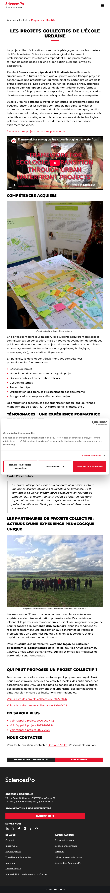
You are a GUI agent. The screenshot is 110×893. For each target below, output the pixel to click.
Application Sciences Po (68, 863)
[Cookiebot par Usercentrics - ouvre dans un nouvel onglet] (94, 423)
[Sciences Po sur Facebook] (19, 828)
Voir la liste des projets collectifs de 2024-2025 (37, 705)
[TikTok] (31, 828)
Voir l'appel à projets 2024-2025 (30, 730)
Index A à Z (11, 846)
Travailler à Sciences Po (18, 857)
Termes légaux (13, 868)
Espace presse (13, 851)
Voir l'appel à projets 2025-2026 (30, 725)
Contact (9, 840)
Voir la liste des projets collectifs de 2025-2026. (37, 699)
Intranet (59, 851)
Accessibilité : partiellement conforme (26, 874)
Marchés (10, 863)
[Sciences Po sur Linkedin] (7, 828)
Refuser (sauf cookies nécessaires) (20, 466)
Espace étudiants (64, 840)
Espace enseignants (66, 846)
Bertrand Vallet (57, 745)
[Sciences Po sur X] (13, 828)
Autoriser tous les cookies (90, 466)
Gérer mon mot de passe (68, 857)
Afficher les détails (91, 455)
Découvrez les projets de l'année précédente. (36, 131)
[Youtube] (36, 828)
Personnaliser (53, 466)
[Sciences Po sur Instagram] (25, 828)
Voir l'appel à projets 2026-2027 (30, 720)
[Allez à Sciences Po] (20, 781)
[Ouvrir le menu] (102, 5)
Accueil (11, 20)
